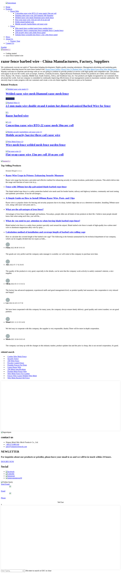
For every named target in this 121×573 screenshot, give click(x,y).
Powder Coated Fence (15, 363)
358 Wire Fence (13, 361)
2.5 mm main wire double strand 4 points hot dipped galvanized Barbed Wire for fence (58, 105)
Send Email (5, 484)
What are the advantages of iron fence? (25, 209)
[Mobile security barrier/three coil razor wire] (24, 132)
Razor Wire (14, 11)
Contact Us (10, 43)
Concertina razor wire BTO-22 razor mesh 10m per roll (35, 13)
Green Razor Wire (14, 367)
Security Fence (13, 359)
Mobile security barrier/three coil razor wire (31, 24)
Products (9, 9)
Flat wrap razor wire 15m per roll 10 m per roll (32, 20)
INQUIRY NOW (7, 462)
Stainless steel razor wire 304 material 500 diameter (34, 15)
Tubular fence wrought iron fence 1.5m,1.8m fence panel (36, 35)
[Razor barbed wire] (7, 112)
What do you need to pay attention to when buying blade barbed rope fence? (43, 221)
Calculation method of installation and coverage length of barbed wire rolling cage (45, 232)
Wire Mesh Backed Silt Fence (18, 378)
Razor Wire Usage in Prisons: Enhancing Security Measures (35, 175)
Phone (3, 498)
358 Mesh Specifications (16, 369)
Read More (10, 99)
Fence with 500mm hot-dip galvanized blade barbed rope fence (36, 186)
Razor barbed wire (17, 115)
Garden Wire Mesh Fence (17, 356)
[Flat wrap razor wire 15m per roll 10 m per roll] (13, 151)
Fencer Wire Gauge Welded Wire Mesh (22, 376)
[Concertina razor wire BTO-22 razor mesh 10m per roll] (8, 122)
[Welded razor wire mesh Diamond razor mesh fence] (17, 89)
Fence (12, 26)
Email (3, 491)
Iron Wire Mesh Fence (108, 69)
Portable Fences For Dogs (17, 365)
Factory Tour (15, 41)
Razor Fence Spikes (52, 69)
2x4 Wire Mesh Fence (91, 69)
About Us (9, 39)
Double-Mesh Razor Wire (17, 371)
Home (8, 7)
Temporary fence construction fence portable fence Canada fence (39, 30)
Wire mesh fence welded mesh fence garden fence (33, 28)
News (8, 37)
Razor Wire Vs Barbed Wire (71, 69)
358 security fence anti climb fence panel (30, 33)
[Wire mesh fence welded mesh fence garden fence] (14, 142)
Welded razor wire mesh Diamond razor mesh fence (34, 18)
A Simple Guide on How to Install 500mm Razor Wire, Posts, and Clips (40, 198)
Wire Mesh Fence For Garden (18, 374)
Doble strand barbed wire (24, 22)
